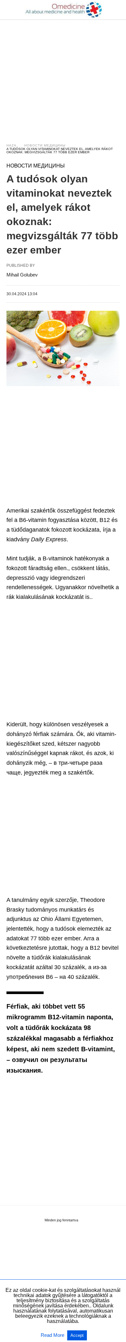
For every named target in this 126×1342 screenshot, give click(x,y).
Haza (11, 145)
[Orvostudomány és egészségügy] (63, 10)
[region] (63, 75)
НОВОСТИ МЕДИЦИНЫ (45, 145)
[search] (117, 10)
